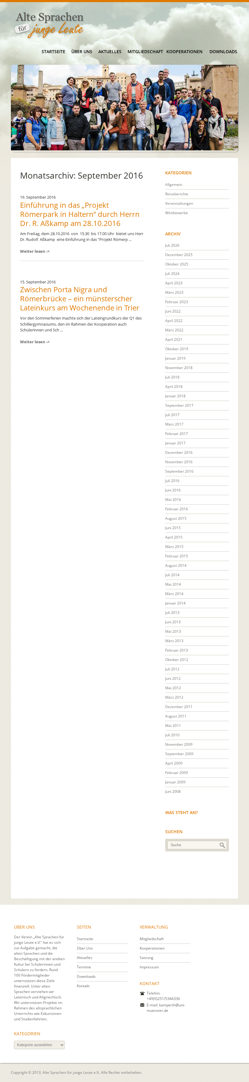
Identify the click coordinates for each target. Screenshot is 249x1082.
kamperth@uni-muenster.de (166, 1007)
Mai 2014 (173, 584)
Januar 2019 (175, 358)
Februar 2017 (176, 433)
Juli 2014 (172, 574)
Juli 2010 (172, 735)
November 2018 (179, 367)
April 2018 (173, 386)
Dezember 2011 (179, 706)
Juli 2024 (172, 273)
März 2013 (174, 640)
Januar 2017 (175, 443)
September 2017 (179, 405)
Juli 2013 (172, 612)
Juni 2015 (173, 527)
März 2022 (174, 330)
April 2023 (173, 283)
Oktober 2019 (176, 348)
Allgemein (173, 184)
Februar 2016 (176, 509)
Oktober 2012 (176, 659)
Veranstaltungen (179, 203)
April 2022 (173, 320)
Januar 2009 (175, 782)
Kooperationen (184, 51)
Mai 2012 (173, 687)
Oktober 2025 (176, 264)
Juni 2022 (173, 311)
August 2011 (175, 716)
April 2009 (173, 763)
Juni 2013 (173, 622)
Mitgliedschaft (145, 51)
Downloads (223, 51)
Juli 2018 (172, 377)
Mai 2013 (173, 631)
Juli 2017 (172, 414)
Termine (84, 967)
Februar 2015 (176, 556)
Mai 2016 (173, 499)
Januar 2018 (175, 396)
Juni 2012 (173, 678)
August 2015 (175, 518)
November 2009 (179, 744)
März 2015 (174, 546)
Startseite (53, 51)
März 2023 (174, 292)
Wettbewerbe (176, 212)
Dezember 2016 (179, 452)
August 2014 (175, 565)
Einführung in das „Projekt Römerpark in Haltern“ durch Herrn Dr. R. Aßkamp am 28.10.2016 (80, 214)
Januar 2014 (175, 603)
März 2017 (174, 424)
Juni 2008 (173, 791)
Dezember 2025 (179, 254)
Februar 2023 (176, 301)
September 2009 (179, 753)
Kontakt (83, 985)
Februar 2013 (176, 650)
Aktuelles (109, 51)
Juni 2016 (173, 490)
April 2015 (173, 537)
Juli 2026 (172, 245)
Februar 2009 (176, 772)
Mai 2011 (173, 725)
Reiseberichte (176, 194)
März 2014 (174, 593)
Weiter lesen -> (34, 251)
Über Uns (81, 51)
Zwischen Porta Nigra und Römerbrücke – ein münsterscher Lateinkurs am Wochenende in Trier (79, 298)
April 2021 (173, 339)
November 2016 (179, 461)
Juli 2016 (172, 480)
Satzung (146, 957)
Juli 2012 (172, 669)
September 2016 (179, 471)
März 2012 (174, 697)
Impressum (149, 967)
